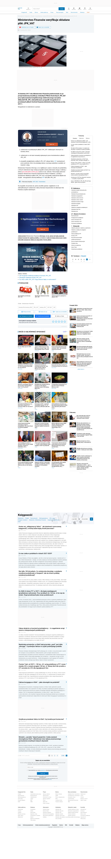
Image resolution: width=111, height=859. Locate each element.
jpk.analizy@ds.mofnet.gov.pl (30, 171)
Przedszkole (32, 809)
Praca (44, 800)
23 (89, 259)
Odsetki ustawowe (71, 815)
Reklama (77, 825)
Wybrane (88, 138)
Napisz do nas (44, 311)
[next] (66, 755)
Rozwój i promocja (21, 813)
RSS (66, 825)
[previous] (49, 755)
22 (86, 259)
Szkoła (31, 810)
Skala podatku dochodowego (74, 817)
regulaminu (43, 770)
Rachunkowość (74, 215)
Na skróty (83, 807)
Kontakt (71, 825)
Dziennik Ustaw (46, 809)
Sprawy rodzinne (46, 794)
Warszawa (51, 222)
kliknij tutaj (50, 779)
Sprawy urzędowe (46, 798)
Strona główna (21, 16)
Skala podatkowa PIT (76, 233)
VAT (55, 161)
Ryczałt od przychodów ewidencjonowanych (76, 238)
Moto (67, 12)
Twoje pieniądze (59, 12)
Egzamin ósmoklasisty (34, 818)
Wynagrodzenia (33, 795)
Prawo (51, 12)
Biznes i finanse (58, 794)
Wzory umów (83, 813)
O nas (19, 825)
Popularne (75, 138)
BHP (31, 800)
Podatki (32, 16)
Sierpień (83, 256)
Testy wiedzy (33, 820)
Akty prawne (46, 807)
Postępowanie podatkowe (77, 217)
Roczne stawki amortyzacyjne (78, 241)
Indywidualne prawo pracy (35, 794)
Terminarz (76, 256)
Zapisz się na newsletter (61, 311)
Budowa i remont (84, 798)
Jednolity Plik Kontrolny (48, 16)
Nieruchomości (74, 12)
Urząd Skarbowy (38, 16)
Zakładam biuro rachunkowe (74, 794)
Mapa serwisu (85, 825)
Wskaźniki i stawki (72, 807)
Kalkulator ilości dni (75, 209)
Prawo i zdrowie (46, 803)
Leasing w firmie (58, 800)
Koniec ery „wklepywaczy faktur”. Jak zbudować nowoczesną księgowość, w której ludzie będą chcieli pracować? (81, 141)
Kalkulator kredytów (75, 203)
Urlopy (31, 798)
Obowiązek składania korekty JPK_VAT (30, 277)
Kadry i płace (20, 815)
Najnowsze (81, 138)
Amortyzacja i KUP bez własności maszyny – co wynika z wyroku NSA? (81, 178)
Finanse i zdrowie (59, 801)
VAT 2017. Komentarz (39, 181)
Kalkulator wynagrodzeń (76, 195)
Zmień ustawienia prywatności (42, 825)
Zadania (19, 812)
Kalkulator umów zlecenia (77, 197)
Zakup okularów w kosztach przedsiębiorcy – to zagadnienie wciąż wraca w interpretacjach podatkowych (81, 156)
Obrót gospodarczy (43, 518)
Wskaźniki (76, 226)
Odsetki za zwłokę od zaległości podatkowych (78, 230)
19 (78, 259)
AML (69, 801)
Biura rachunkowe (72, 792)
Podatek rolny (74, 243)
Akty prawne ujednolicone (48, 815)
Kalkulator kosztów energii (77, 201)
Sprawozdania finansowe (73, 800)
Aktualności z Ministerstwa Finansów (37, 520)
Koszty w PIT (74, 235)
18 (75, 259)
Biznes (36, 12)
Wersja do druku (27, 311)
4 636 (63, 755)
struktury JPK (43, 307)
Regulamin (54, 825)
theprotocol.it (83, 817)
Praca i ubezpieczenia (59, 797)
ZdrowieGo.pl (83, 809)
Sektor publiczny (44, 12)
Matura (31, 817)
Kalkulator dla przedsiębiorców (78, 194)
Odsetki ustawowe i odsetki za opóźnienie (80, 227)
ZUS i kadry (52, 518)
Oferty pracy (83, 818)
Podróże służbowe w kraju (73, 809)
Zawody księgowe (21, 800)
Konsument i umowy (47, 797)
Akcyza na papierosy (76, 245)
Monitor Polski (46, 810)
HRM (31, 801)
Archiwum (83, 810)
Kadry (31, 12)
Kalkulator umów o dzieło (77, 199)
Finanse (82, 797)
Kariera (61, 825)
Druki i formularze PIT (76, 219)
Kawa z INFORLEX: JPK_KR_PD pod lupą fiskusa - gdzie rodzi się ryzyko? (81, 181)
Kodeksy (44, 817)
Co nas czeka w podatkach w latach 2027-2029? (80, 145)
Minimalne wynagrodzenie (73, 810)
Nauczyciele (32, 812)
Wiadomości (21, 518)
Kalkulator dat (74, 211)
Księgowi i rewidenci (22, 520)
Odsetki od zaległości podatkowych (79, 207)
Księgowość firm (21, 792)
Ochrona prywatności (28, 825)
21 (84, 259)
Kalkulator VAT (74, 205)
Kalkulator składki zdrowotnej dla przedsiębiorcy (78, 191)
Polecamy (72, 412)
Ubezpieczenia (33, 797)
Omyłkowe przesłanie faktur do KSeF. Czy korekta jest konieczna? (80, 170)
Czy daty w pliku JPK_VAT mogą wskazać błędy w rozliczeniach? (37, 279)
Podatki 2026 (74, 305)
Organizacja (20, 809)
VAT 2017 (49, 307)
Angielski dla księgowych (53, 520)
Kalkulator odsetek (59, 813)
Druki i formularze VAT (76, 221)
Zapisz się (52, 144)
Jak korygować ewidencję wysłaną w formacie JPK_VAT (35, 275)
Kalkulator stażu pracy (59, 815)
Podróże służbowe (71, 813)
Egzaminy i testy (33, 813)
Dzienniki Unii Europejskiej (48, 813)
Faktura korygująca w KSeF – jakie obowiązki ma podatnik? (79, 167)
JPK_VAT (36, 307)
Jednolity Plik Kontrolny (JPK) (25, 307)
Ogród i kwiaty (83, 800)
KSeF (88, 12)
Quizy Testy (74, 247)
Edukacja (82, 12)
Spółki (56, 795)
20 (81, 259)
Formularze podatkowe (76, 223)
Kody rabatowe (84, 812)
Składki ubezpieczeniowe (73, 812)
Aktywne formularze (80, 214)
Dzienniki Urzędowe (47, 812)
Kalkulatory (76, 188)
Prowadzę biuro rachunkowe (74, 795)
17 (72, 259)
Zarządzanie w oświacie (35, 815)
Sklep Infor (45, 801)
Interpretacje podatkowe (76, 249)
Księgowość (24, 12)
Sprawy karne (46, 795)
